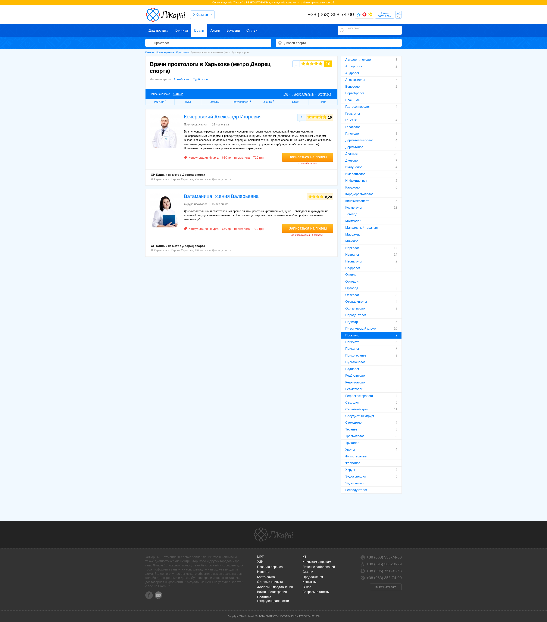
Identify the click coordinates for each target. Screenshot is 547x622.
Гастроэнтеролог (357, 106)
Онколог (351, 274)
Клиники (181, 30)
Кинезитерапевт (357, 201)
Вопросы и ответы (316, 592)
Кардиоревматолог (359, 194)
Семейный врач (356, 409)
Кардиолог (353, 187)
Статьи (251, 30)
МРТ (260, 557)
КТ (304, 557)
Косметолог (353, 207)
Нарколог (352, 248)
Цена (323, 101)
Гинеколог (352, 133)
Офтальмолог (355, 308)
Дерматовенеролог (359, 140)
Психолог (352, 348)
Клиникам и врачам (317, 561)
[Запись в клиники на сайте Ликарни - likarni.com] (165, 14)
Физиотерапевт (356, 456)
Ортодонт (352, 281)
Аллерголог (353, 66)
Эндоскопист (355, 483)
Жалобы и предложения (275, 587)
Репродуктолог (356, 490)
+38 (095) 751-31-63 (384, 571)
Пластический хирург (361, 328)
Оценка (267, 101)
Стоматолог (354, 422)
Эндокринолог (355, 476)
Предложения (313, 577)
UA (398, 12)
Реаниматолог (355, 382)
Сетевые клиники (270, 582)
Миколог (351, 241)
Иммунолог (353, 167)
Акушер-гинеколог (358, 59)
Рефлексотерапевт (359, 396)
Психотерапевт (356, 355)
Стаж (295, 101)
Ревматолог (353, 389)
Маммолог (352, 221)
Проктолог (352, 335)
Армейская (181, 79)
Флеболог (352, 463)
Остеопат (352, 295)
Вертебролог (354, 93)
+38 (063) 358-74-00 (331, 14)
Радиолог (352, 369)
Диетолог (352, 160)
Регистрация (277, 592)
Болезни (233, 30)
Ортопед (351, 288)
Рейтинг (159, 101)
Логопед (351, 214)
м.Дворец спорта (220, 179)
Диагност (352, 153)
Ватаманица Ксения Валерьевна (221, 196)
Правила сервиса (270, 567)
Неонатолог (353, 261)
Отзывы (214, 101)
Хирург (350, 470)
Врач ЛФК (352, 100)
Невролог (352, 254)
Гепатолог (352, 127)
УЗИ (260, 561)
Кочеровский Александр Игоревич (223, 116)
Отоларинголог (356, 301)
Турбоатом (200, 79)
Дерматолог (354, 147)
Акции (215, 30)
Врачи (199, 30)
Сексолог (352, 402)
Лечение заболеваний (319, 567)
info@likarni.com (385, 586)
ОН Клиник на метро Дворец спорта (178, 174)
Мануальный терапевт (361, 227)
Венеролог (353, 86)
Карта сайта (266, 577)
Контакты (309, 582)
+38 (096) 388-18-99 (384, 564)
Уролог (350, 449)
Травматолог (354, 436)
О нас (307, 587)
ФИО (188, 101)
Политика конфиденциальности (273, 599)
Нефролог (352, 268)
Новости (263, 571)
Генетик (351, 120)
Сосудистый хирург (359, 416)
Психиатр (352, 342)
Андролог (352, 73)
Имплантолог (355, 174)
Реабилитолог (355, 375)
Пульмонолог (355, 362)
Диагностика (158, 30)
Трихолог (352, 443)
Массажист (353, 234)
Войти (261, 592)
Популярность (240, 101)
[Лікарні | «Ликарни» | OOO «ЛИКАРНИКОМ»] (273, 534)
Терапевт (352, 429)
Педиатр (351, 322)
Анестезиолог (355, 79)
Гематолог (352, 113)
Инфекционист (356, 180)
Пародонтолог (355, 315)
